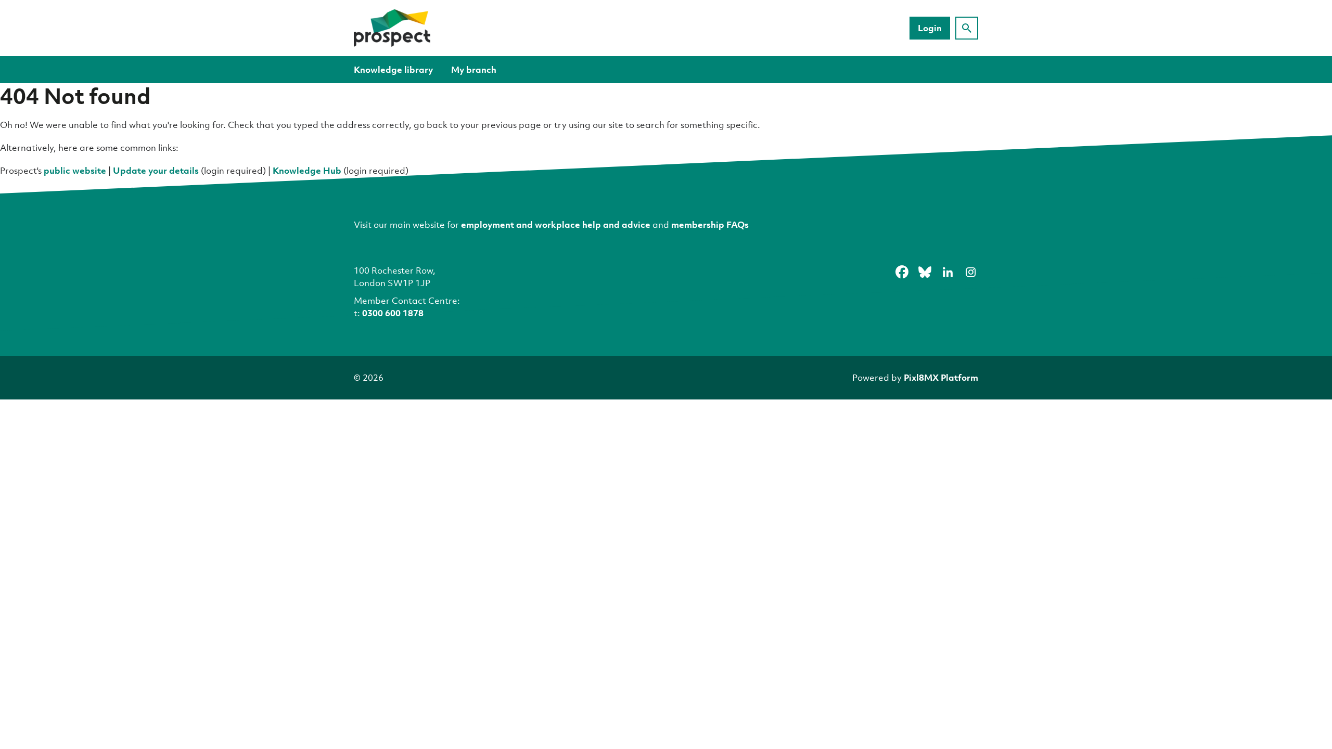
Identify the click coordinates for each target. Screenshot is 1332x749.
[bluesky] (924, 272)
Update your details (156, 170)
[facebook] (902, 272)
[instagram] (970, 272)
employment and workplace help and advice (555, 224)
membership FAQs (710, 224)
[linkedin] (947, 272)
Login (930, 28)
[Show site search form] (966, 28)
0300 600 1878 (393, 313)
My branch (473, 69)
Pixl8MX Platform (941, 377)
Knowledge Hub (307, 170)
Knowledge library (393, 69)
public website (75, 170)
